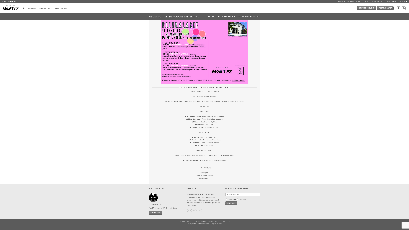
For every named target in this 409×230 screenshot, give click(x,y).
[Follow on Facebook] (398, 1)
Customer (232, 199)
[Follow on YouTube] (406, 1)
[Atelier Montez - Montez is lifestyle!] (11, 8)
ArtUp (50, 8)
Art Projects (31, 8)
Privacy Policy (377, 1)
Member (243, 199)
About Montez (61, 8)
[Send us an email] (402, 1)
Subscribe (231, 203)
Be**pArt (350, 1)
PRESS (388, 1)
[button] (398, 8)
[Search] (23, 8)
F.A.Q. (394, 1)
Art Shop (341, 1)
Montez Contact (363, 1)
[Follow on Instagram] (400, 1)
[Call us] (404, 1)
